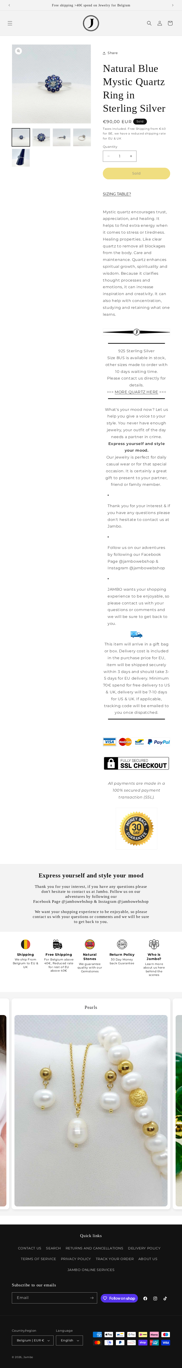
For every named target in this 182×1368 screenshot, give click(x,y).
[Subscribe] (91, 1297)
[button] (10, 23)
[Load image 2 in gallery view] (41, 137)
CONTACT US (29, 1248)
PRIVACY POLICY (76, 1259)
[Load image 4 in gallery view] (82, 137)
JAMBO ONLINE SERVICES (91, 1270)
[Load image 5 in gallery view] (21, 158)
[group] (91, 1104)
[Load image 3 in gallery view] (62, 137)
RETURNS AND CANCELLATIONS (94, 1248)
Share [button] (113, 53)
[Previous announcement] (9, 5)
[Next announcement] (173, 5)
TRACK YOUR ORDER (115, 1259)
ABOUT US (148, 1259)
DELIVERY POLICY (144, 1248)
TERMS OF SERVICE (38, 1259)
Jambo (28, 1357)
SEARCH (53, 1248)
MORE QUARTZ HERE (136, 392)
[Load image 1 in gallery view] (21, 137)
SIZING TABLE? (117, 194)
